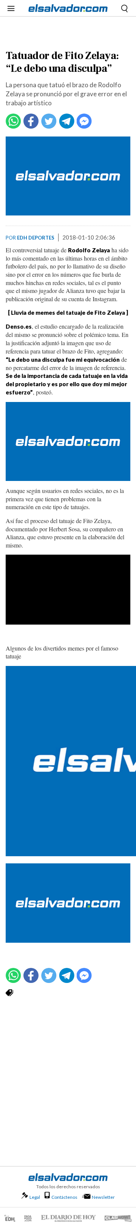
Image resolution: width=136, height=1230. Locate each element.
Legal (34, 1197)
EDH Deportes (35, 238)
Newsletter (103, 1197)
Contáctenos (64, 1197)
